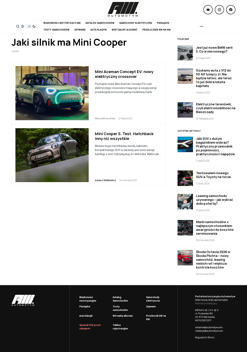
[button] (17, 26)
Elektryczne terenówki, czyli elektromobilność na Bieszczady (215, 108)
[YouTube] (208, 9)
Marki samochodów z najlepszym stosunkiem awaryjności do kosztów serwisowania (215, 228)
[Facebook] (230, 9)
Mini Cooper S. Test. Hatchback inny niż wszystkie (124, 136)
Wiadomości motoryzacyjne (87, 299)
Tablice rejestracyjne (120, 327)
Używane (151, 306)
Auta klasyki (86, 315)
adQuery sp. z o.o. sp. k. (207, 310)
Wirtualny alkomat (123, 315)
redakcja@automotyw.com (209, 330)
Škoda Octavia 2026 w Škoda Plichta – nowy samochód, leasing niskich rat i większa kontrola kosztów (213, 259)
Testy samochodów (120, 308)
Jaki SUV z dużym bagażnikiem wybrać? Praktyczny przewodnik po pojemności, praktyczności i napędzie (215, 146)
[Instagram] (219, 9)
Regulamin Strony (204, 337)
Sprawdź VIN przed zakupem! (89, 327)
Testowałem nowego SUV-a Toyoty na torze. (214, 175)
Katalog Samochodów (120, 299)
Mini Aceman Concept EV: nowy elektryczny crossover (124, 74)
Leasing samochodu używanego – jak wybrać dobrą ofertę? (214, 200)
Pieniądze (84, 306)
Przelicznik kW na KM (156, 317)
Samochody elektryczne (153, 299)
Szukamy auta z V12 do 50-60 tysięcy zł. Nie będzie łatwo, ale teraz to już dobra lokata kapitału (214, 78)
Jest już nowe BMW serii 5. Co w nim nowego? (214, 49)
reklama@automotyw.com (209, 327)
